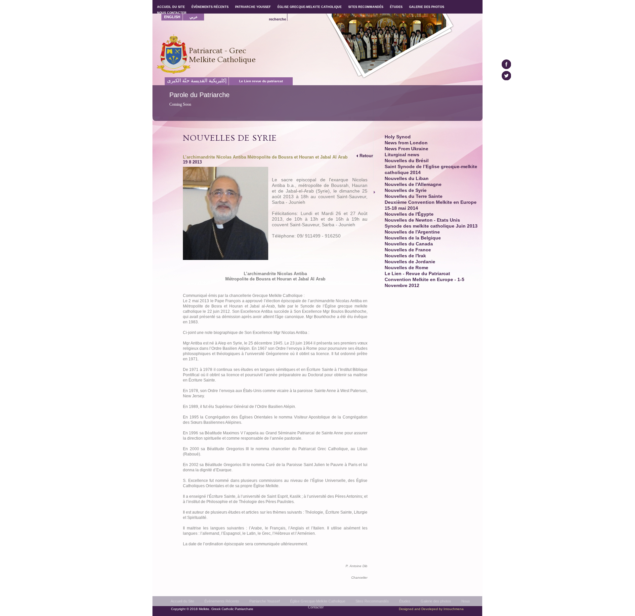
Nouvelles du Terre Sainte (414, 196)
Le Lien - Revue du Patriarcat (417, 273)
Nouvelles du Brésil (407, 160)
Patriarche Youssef (264, 601)
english (172, 17)
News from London (406, 142)
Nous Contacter (172, 13)
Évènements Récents (221, 601)
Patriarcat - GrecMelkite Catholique (222, 55)
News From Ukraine (406, 148)
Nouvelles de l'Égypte (409, 214)
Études (404, 601)
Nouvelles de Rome (406, 267)
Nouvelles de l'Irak (405, 255)
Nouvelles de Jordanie (410, 261)
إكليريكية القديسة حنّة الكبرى (197, 80)
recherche (277, 19)
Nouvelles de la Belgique (413, 238)
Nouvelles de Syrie (406, 190)
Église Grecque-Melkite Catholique (317, 601)
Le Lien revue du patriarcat (261, 81)
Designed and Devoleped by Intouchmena (431, 609)
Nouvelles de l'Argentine (412, 232)
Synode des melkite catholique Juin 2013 (431, 226)
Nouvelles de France (408, 249)
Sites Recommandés (372, 601)
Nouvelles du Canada (409, 243)
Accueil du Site (182, 601)
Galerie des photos (436, 601)
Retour (366, 155)
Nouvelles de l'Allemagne (413, 184)
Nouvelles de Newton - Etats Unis (422, 220)
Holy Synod (398, 136)
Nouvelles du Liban (407, 178)
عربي (194, 17)
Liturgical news (402, 154)
